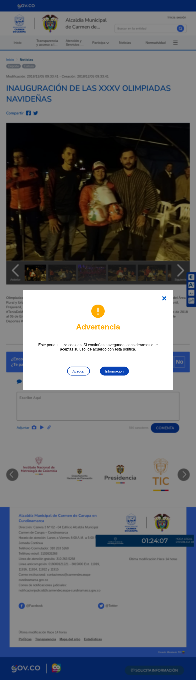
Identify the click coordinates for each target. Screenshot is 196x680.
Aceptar (78, 371)
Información (114, 371)
